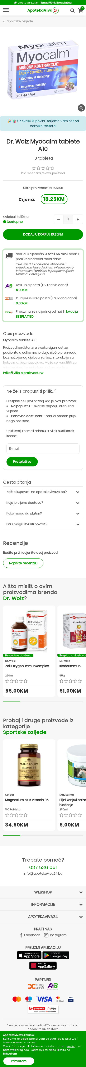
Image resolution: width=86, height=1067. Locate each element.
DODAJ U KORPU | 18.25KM (43, 234)
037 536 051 (43, 867)
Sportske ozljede (25, 732)
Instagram (58, 935)
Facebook (31, 935)
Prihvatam (19, 1061)
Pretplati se (22, 461)
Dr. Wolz (13, 598)
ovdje (71, 1046)
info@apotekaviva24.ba (43, 873)
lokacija (72, 311)
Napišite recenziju (23, 563)
